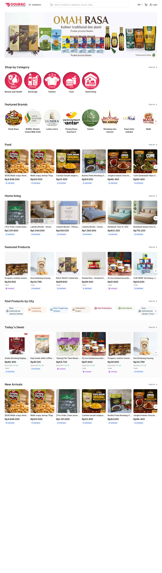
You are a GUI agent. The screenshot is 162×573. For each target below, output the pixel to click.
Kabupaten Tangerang (36, 309)
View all (152, 67)
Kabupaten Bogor (80, 309)
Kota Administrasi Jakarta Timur (148, 311)
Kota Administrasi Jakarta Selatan (16, 311)
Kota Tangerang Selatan (60, 309)
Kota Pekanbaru (105, 308)
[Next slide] (155, 121)
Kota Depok (126, 308)
